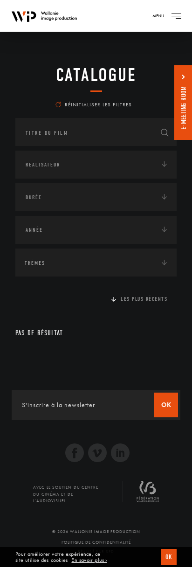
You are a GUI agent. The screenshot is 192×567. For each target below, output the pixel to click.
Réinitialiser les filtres (98, 104)
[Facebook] (74, 453)
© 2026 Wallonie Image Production (96, 531)
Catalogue (96, 75)
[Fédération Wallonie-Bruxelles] (148, 495)
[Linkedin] (120, 453)
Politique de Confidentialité (96, 542)
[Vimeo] (97, 453)
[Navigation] (176, 16)
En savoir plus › (89, 560)
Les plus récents (144, 299)
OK (168, 557)
